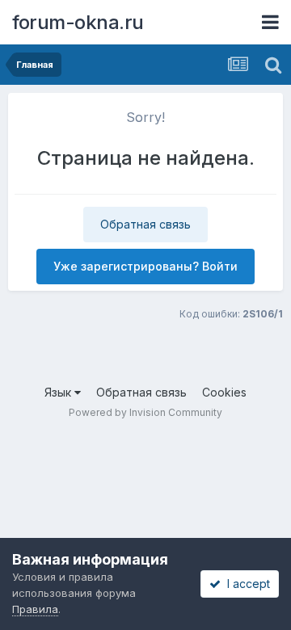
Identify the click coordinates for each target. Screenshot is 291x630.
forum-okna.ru (78, 22)
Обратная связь (145, 224)
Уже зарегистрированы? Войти (145, 266)
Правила (35, 609)
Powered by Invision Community (145, 412)
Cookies (224, 392)
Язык (59, 392)
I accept (245, 583)
